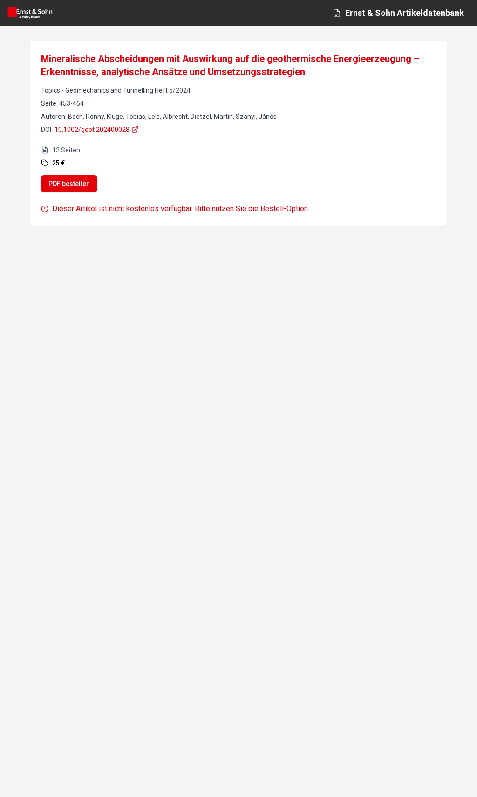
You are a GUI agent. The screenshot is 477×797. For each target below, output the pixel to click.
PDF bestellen (69, 183)
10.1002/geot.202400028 (92, 129)
